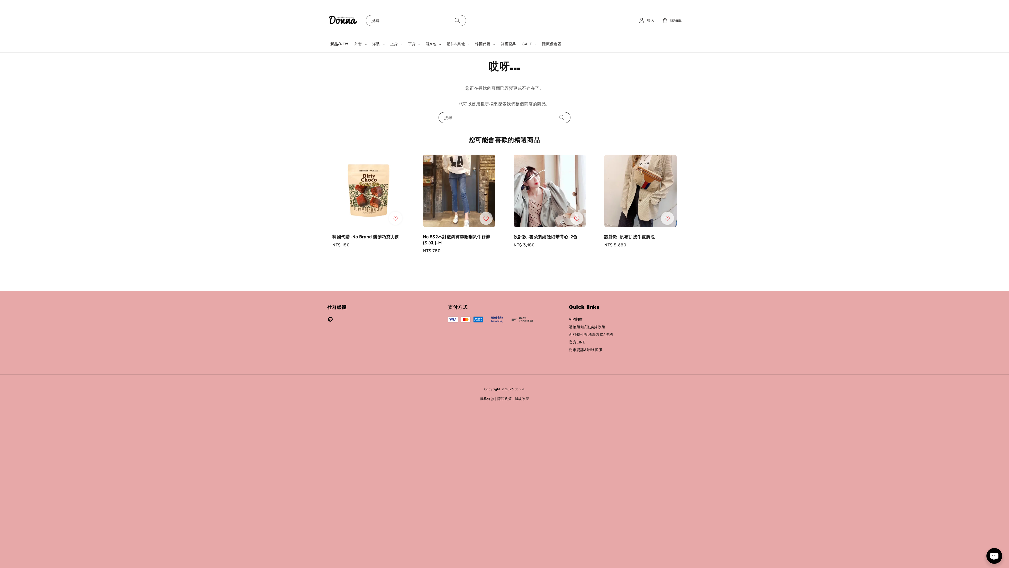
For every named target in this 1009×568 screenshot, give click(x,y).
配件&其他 (456, 44)
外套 (358, 44)
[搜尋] (457, 20)
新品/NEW (339, 44)
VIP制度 (576, 319)
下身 (412, 44)
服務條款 (487, 399)
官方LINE (577, 342)
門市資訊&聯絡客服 (585, 350)
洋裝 (376, 44)
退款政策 (522, 399)
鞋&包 (431, 44)
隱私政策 (504, 399)
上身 (394, 44)
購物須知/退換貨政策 (587, 327)
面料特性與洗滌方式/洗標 (591, 334)
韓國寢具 (508, 44)
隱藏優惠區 (551, 44)
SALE (527, 44)
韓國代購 (482, 44)
